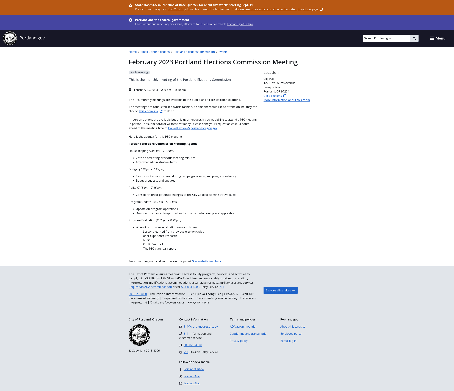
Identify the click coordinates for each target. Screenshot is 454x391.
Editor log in (288, 341)
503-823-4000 (190, 287)
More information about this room (287, 100)
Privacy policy (239, 341)
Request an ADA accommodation (150, 287)
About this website (292, 326)
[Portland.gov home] (24, 38)
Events (223, 52)
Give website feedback (206, 261)
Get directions (273, 96)
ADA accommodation (243, 326)
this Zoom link (148, 111)
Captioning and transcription (249, 334)
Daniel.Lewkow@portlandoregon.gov (192, 128)
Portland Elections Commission (194, 52)
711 (221, 287)
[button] (437, 38)
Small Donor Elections (155, 52)
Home (133, 52)
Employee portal (291, 334)
